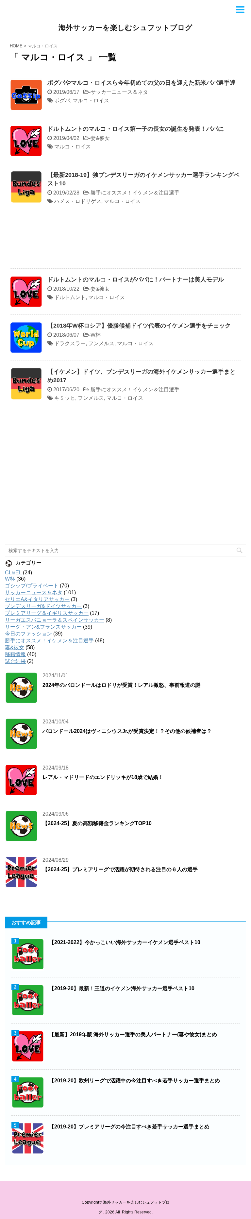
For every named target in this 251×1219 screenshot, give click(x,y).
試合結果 (15, 661)
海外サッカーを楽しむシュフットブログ (125, 28)
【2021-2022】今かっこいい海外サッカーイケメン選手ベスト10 (124, 942)
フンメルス (101, 343)
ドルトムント (70, 297)
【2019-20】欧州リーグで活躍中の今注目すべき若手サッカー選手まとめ (134, 1080)
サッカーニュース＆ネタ (119, 92)
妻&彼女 (100, 138)
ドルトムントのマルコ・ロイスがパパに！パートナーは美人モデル (135, 279)
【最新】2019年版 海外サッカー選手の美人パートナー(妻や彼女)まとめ (133, 1034)
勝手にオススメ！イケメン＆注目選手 (135, 192)
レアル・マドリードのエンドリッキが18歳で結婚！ (102, 777)
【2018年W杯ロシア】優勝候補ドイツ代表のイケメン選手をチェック (139, 325)
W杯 (96, 335)
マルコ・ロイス (91, 100)
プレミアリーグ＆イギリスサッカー (47, 613)
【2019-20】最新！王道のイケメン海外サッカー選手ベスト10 (121, 988)
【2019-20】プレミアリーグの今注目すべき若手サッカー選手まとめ (129, 1126)
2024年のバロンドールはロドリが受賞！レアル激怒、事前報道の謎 (121, 685)
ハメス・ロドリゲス (77, 201)
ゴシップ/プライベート (32, 585)
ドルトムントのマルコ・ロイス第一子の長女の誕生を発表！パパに (135, 129)
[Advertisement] (125, 243)
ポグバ (62, 100)
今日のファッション (28, 633)
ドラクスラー (70, 343)
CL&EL (13, 572)
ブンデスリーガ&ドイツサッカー (43, 606)
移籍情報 (15, 654)
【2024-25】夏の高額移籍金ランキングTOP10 (97, 823)
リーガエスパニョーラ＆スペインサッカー (54, 620)
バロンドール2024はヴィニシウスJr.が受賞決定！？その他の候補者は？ (127, 731)
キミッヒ (64, 398)
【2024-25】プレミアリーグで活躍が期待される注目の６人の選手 (120, 869)
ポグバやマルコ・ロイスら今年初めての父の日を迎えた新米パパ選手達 (141, 82)
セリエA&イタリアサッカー (37, 599)
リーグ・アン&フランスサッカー (43, 627)
